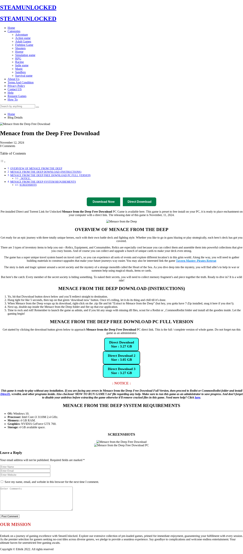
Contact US (15, 89)
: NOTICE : (25, 178)
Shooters (20, 48)
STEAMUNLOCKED (28, 7)
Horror (19, 51)
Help (10, 92)
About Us (13, 79)
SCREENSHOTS (28, 184)
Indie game (21, 65)
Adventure (21, 34)
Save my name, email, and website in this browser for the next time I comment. (52, 481)
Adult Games (23, 41)
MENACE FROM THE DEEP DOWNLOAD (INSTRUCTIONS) (45, 171)
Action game (23, 38)
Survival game (23, 75)
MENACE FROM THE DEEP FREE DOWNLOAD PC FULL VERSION (50, 175)
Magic (19, 68)
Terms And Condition (21, 82)
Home (11, 27)
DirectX (5, 394)
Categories (14, 31)
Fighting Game (24, 44)
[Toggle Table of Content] (3, 161)
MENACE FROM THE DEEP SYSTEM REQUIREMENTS (43, 181)
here (197, 397)
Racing (19, 62)
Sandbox (20, 72)
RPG (18, 58)
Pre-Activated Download (129, 191)
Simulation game (25, 55)
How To (13, 99)
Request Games (17, 96)
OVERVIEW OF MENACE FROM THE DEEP (36, 168)
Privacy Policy (16, 85)
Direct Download (73, 191)
